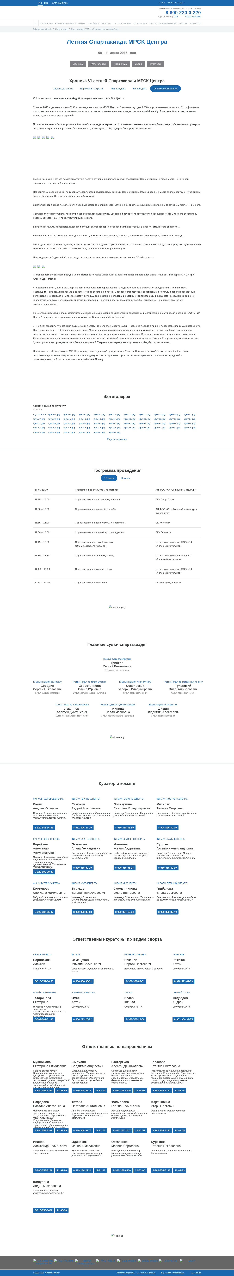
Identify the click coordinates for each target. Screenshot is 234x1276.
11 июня (125, 478)
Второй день (140, 88)
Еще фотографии (117, 439)
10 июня (109, 478)
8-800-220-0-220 (183, 12)
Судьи (138, 63)
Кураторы (155, 63)
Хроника (78, 63)
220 (176, 16)
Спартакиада (61, 29)
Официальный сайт (42, 29)
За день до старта (63, 88)
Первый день (118, 88)
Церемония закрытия (165, 88)
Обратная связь (193, 16)
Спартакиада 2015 (80, 29)
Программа (120, 63)
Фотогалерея (98, 63)
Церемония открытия (92, 88)
